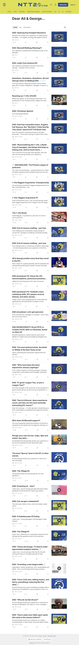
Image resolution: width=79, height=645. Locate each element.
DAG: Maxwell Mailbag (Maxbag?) (27, 48)
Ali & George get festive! (20, 114)
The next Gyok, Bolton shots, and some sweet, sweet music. (29, 505)
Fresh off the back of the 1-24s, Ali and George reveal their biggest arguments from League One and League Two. (30, 201)
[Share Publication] (55, 5)
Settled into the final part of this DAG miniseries (28, 281)
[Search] (51, 5)
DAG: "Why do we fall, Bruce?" (25, 600)
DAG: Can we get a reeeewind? (25, 501)
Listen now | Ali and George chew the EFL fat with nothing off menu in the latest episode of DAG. (28, 553)
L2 (62, 11)
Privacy (40, 636)
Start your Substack (35, 639)
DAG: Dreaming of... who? (23, 486)
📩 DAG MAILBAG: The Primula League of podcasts (30, 166)
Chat (15, 11)
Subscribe (63, 5)
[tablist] (22, 27)
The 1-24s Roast (19, 213)
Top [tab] (20, 27)
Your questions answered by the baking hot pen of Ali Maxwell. (30, 51)
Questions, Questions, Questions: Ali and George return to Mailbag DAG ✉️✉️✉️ (30, 79)
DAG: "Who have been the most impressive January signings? (26, 366)
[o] (59, 37)
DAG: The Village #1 (20, 532)
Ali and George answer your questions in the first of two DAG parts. (29, 459)
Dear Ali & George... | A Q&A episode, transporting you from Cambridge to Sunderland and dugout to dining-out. (30, 409)
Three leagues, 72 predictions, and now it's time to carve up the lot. (29, 216)
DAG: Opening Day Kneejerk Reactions (29, 33)
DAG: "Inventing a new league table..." (28, 564)
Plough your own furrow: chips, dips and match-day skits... (30, 437)
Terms (44, 636)
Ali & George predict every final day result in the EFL (30, 259)
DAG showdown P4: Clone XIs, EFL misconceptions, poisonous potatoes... (29, 277)
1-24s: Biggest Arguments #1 (25, 198)
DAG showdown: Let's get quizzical (27, 312)
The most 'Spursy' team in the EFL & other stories (30, 454)
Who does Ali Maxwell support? (26, 420)
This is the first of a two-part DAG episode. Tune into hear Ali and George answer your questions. (29, 153)
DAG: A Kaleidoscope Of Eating (25, 516)
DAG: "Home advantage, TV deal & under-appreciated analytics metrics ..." (30, 548)
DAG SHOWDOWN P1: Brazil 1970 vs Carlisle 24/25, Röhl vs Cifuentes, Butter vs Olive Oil (29, 329)
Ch (55, 11)
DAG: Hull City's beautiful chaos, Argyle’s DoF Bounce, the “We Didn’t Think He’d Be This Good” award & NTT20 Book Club (30, 127)
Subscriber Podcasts (33, 11)
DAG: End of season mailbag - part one (29, 243)
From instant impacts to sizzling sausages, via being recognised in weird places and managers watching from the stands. (29, 371)
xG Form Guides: (47, 11)
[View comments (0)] (26, 57)
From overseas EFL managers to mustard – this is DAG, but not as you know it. (30, 316)
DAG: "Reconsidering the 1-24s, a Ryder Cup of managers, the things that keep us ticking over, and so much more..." (30, 147)
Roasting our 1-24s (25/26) (24, 96)
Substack (31, 643)
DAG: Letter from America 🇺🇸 (24, 63)
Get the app (47, 639)
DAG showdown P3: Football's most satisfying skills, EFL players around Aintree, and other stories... (28, 294)
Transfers (22, 11)
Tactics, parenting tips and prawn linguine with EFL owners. (29, 353)
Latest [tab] (15, 27)
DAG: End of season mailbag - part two (29, 228)
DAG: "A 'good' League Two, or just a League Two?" (28, 384)
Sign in (73, 5)
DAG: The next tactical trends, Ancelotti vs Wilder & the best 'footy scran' (29, 348)
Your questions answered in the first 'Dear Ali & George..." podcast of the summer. (27, 67)
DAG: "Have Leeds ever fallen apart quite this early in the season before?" (30, 616)
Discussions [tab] (27, 27)
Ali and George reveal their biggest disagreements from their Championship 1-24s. (30, 186)
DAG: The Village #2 (21, 471)
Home (9, 11)
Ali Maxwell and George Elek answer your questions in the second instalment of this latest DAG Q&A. (30, 442)
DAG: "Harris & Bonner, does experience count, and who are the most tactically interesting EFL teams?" (29, 402)
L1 (59, 11)
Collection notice (51, 636)
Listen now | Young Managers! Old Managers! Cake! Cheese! (29, 520)
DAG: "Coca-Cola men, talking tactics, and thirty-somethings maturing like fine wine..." (30, 582)
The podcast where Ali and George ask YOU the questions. (27, 475)
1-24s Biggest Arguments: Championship (30, 182)
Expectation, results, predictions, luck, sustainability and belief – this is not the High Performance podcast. (30, 568)
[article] (39, 37)
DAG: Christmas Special (22, 111)
